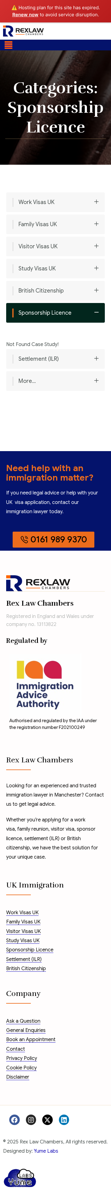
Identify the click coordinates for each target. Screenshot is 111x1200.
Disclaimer (17, 1077)
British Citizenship (41, 290)
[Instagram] (31, 1120)
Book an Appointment (31, 1040)
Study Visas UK (37, 268)
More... (27, 381)
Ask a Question (23, 1021)
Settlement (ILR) (38, 359)
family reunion (32, 829)
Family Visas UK (37, 224)
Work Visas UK (36, 202)
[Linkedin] (64, 1120)
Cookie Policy (21, 1068)
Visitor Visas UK (38, 246)
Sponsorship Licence (45, 312)
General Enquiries (26, 1030)
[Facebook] (14, 1120)
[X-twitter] (47, 1120)
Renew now (25, 15)
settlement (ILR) (42, 839)
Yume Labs (46, 1151)
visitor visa (62, 829)
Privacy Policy (21, 1058)
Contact (15, 1049)
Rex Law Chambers (40, 603)
